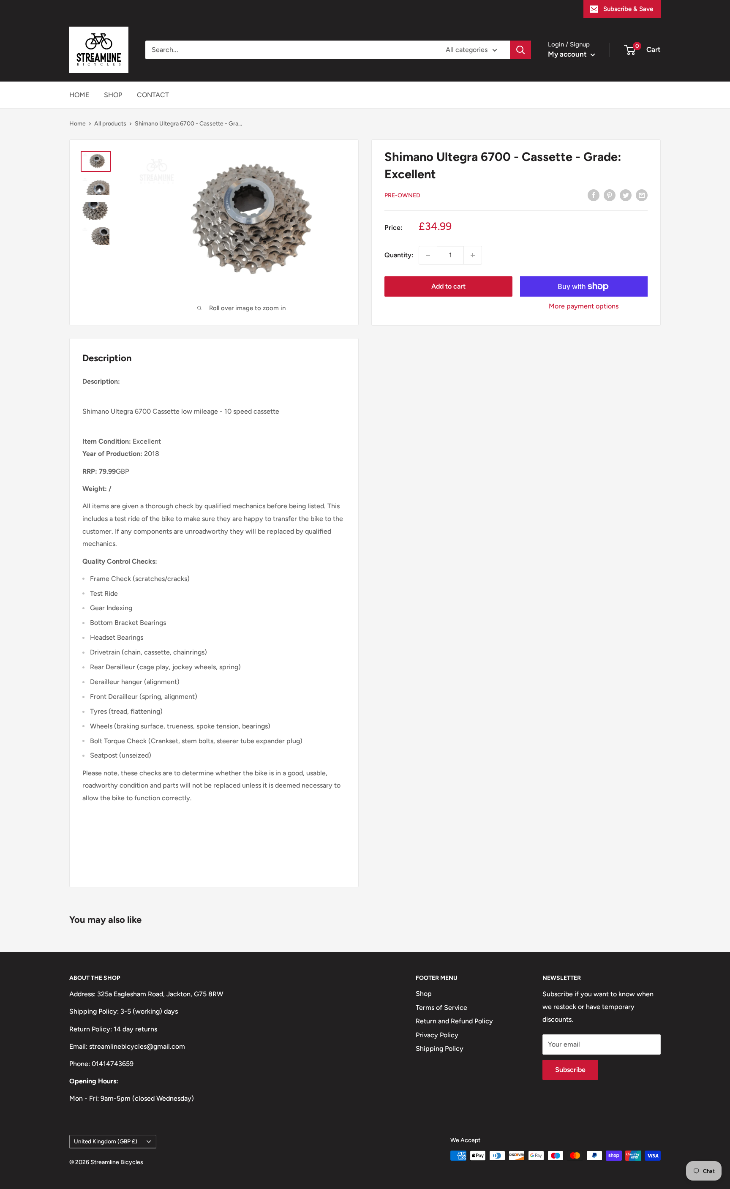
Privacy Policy (437, 1035)
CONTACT (153, 95)
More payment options (583, 306)
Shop (424, 994)
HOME (79, 95)
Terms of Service (441, 1008)
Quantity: (399, 255)
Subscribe (570, 1070)
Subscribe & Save (628, 9)
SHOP (113, 95)
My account (568, 54)
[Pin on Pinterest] (610, 194)
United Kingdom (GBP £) (105, 1141)
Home (77, 123)
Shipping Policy (439, 1048)
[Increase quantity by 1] (473, 255)
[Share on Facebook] (593, 194)
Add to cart (448, 286)
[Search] (520, 50)
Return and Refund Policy (454, 1021)
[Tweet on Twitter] (626, 194)
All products (110, 123)
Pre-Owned (402, 195)
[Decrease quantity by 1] (428, 255)
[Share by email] (642, 194)
